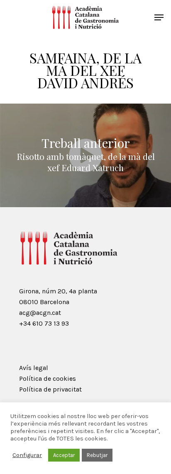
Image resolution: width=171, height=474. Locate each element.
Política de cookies (47, 378)
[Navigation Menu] (159, 17)
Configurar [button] (27, 455)
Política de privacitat (50, 389)
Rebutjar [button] (97, 455)
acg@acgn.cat (40, 313)
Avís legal (33, 368)
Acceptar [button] (64, 455)
